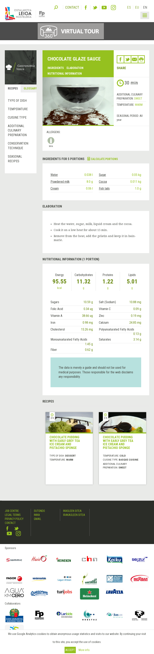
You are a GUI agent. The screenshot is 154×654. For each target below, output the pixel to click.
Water (54, 175)
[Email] (134, 59)
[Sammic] (14, 559)
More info (84, 650)
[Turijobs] (64, 592)
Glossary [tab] (30, 88)
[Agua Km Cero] (14, 592)
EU (137, 7)
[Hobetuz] (89, 615)
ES (129, 7)
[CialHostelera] (89, 559)
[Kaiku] (114, 559)
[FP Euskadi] (39, 615)
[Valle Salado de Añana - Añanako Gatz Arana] (114, 578)
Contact (10, 523)
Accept (70, 650)
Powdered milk (60, 182)
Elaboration (75, 68)
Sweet (138, 98)
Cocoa (103, 182)
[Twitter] (94, 7)
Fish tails (104, 188)
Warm (139, 104)
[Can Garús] (89, 578)
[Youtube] (104, 7)
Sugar (102, 175)
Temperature (18, 109)
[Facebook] (85, 7)
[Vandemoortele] (39, 578)
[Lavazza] (114, 591)
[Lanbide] (64, 615)
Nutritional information (65, 73)
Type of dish (17, 101)
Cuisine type (17, 117)
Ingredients (56, 68)
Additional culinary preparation (17, 130)
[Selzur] (139, 559)
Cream (55, 188)
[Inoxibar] (139, 578)
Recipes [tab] (13, 88)
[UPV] (139, 615)
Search (56, 7)
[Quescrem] (39, 593)
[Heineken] (64, 559)
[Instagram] (113, 7)
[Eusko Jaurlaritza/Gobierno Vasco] (14, 615)
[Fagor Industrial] (14, 578)
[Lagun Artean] (64, 578)
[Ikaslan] (114, 615)
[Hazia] (39, 559)
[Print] (141, 59)
